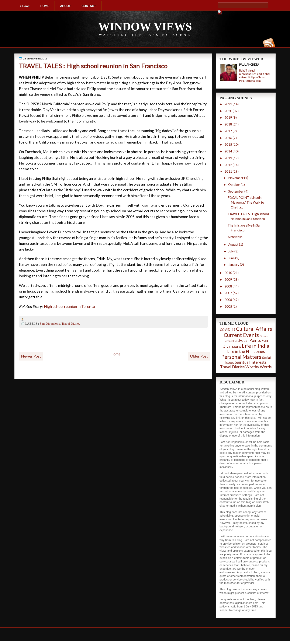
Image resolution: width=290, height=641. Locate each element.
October (234, 184)
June (231, 258)
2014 (228, 151)
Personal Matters (241, 357)
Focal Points (250, 340)
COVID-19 (227, 329)
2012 (228, 165)
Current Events (241, 335)
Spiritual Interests (250, 362)
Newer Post (31, 356)
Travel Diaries (71, 323)
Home (115, 354)
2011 (228, 171)
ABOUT (65, 6)
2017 (228, 131)
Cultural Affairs (254, 329)
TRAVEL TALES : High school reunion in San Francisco (93, 65)
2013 (228, 158)
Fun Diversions (50, 323)
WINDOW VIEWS (145, 26)
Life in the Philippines (246, 351)
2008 (228, 286)
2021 (228, 104)
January (233, 264)
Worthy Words (258, 367)
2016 (228, 138)
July (231, 251)
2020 (228, 111)
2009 (228, 279)
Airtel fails (235, 237)
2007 (228, 293)
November (236, 178)
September (236, 191)
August (233, 244)
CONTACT (89, 6)
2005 (228, 306)
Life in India (255, 346)
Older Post (199, 356)
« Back (25, 6)
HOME (44, 6)
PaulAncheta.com (250, 80)
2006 (228, 299)
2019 (228, 117)
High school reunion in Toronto (69, 306)
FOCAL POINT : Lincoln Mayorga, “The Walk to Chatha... (246, 202)
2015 (228, 144)
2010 (228, 273)
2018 (228, 124)
